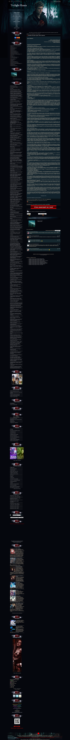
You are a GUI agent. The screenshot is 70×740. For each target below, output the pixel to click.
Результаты (15, 688)
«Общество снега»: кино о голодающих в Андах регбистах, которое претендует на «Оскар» (16, 327)
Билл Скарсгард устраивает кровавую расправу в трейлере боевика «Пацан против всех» (16, 266)
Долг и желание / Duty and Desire (15, 486)
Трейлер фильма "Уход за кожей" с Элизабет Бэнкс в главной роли (15, 202)
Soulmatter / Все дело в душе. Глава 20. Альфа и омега (36, 258)
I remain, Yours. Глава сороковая (14, 504)
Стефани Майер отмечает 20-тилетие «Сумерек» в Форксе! (15, 99)
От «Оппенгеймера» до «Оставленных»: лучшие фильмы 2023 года (16, 355)
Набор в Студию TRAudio (13, 396)
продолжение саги (41, 200)
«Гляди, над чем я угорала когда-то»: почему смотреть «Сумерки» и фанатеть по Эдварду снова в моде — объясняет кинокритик (16, 111)
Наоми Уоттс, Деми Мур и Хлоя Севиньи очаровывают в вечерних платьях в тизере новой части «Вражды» (16, 360)
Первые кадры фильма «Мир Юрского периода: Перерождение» (15, 185)
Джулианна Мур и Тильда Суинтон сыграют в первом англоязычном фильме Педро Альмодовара (16, 308)
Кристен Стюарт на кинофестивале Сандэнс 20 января (15, 317)
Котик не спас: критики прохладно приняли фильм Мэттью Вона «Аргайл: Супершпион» (16, 303)
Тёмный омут (12, 477)
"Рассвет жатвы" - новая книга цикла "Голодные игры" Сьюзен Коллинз (15, 133)
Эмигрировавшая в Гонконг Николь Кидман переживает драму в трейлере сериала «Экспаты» (16, 363)
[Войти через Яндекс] (17, 38)
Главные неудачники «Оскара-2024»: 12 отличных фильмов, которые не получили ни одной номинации (16, 249)
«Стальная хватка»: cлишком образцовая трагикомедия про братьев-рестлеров (16, 329)
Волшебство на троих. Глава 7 (14, 508)
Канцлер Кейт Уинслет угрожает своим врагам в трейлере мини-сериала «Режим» (16, 298)
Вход (58, 1)
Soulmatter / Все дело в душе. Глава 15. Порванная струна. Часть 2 (38, 262)
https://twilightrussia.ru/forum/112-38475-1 (35, 197)
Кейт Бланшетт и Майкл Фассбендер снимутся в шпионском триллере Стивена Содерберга (16, 314)
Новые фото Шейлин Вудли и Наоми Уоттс (16, 179)
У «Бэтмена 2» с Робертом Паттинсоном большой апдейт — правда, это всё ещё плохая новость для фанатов (16, 197)
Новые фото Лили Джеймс (14, 301)
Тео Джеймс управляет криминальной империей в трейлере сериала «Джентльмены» (15, 269)
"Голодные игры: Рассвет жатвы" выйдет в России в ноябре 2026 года (16, 97)
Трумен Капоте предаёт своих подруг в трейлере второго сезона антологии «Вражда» (15, 347)
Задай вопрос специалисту (14, 422)
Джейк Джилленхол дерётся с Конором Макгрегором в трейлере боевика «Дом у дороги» (15, 311)
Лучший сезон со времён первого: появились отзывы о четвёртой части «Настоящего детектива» (15, 344)
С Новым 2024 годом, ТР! (14, 350)
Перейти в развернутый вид (17, 542)
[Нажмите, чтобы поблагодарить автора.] (29, 214)
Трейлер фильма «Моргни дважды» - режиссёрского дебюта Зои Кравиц (15, 229)
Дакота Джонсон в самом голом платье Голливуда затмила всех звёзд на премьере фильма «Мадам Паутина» (16, 291)
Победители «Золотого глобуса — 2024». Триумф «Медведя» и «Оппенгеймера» (16, 342)
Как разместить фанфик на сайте (15, 430)
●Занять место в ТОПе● (17, 488)
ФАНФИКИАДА (12, 403)
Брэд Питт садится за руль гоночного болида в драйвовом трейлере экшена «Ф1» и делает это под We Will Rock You (16, 200)
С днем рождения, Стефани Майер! (15, 149)
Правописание (13, 64)
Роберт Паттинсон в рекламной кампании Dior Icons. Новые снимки (16, 172)
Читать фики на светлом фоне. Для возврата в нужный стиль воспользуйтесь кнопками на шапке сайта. (43, 32)
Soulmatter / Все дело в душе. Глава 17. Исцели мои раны (37, 261)
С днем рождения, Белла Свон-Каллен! (15, 183)
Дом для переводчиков (13, 435)
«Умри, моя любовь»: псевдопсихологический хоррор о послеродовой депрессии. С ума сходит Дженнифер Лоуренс (15, 122)
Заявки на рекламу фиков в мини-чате (17, 541)
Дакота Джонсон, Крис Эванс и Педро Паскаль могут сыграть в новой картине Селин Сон (15, 294)
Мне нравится (31, 202)
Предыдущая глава (43, 195)
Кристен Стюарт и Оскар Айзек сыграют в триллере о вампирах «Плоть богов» (16, 225)
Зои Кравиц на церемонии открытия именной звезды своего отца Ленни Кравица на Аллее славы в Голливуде (16, 239)
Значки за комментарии (13, 404)
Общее (12, 46)
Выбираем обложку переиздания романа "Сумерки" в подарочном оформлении (16, 93)
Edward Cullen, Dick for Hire (14, 471)
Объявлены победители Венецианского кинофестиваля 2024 (15, 188)
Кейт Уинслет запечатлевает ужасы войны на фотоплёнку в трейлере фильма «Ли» (16, 227)
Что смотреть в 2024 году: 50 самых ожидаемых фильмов (15, 349)
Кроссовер (12, 49)
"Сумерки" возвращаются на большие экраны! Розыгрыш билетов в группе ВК (15, 91)
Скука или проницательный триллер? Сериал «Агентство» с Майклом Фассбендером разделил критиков (15, 158)
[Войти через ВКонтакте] (15, 38)
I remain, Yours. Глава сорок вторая (15, 496)
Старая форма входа (17, 39)
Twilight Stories (12, 467)
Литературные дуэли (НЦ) (14, 62)
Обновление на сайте (13, 85)
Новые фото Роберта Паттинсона (15, 180)
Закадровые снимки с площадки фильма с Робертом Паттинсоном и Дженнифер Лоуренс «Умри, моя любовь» (16, 194)
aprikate (13, 712)
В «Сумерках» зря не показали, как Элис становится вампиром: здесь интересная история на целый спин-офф (16, 105)
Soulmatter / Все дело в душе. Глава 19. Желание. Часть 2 (37, 259)
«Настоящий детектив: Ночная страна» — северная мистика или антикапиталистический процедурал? (16, 325)
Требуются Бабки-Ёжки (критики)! (15, 394)
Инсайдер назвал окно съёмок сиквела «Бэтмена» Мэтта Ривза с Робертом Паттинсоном (15, 353)
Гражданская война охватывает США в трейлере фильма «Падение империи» (15, 305)
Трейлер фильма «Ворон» (14, 240)
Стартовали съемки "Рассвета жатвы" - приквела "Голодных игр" (15, 118)
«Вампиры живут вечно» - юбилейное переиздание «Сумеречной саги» (15, 137)
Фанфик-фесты (12, 421)
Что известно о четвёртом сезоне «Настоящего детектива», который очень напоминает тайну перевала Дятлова (15, 357)
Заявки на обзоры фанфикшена (14, 439)
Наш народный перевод (13, 418)
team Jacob (45, 200)
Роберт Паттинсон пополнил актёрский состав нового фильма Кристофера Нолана (16, 155)
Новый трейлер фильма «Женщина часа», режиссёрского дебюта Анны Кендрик (16, 177)
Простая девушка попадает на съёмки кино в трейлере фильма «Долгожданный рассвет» (16, 296)
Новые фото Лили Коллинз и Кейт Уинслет (16, 190)
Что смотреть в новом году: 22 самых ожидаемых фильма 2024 (15, 340)
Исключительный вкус (13, 468)
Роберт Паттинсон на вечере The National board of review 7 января (16, 144)
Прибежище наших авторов (14, 434)
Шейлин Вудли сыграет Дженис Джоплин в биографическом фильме (16, 186)
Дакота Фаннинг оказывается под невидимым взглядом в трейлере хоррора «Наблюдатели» (16, 260)
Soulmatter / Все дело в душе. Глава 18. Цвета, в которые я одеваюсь (38, 260)
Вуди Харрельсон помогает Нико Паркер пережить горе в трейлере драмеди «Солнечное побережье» (16, 320)
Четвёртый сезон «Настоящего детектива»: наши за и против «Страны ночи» (16, 262)
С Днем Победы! (12, 129)
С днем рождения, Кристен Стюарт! (15, 232)
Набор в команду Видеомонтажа (14, 395)
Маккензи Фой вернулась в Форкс (15, 89)
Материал (36, 231)
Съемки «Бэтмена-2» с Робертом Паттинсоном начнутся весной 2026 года (15, 116)
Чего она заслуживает (13, 485)
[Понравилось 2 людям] (27, 201)
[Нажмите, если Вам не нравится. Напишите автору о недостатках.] (42, 214)
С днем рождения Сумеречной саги (15, 119)
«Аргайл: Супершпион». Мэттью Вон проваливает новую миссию (15, 285)
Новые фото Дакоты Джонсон (14, 300)
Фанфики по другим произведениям (16, 63)
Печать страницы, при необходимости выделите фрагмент (37, 211)
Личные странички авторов (14, 440)
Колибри (11, 482)
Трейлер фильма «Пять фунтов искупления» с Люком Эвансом (14, 212)
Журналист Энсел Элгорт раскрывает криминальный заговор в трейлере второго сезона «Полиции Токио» (16, 338)
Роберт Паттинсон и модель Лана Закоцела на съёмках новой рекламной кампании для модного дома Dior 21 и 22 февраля (16, 274)
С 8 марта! (11, 88)
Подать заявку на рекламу (17, 460)
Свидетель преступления (14, 472)
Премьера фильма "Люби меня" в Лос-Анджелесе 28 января (15, 139)
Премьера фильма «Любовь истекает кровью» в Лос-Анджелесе (15, 251)
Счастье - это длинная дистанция (15, 480)
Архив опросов (18, 688)
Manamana (39, 199)
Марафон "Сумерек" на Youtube (14, 100)
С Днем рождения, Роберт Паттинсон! (15, 128)
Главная (52, 1)
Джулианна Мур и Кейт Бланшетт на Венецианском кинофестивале (15, 192)
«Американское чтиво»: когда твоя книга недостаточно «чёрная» (16, 279)
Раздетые (11, 476)
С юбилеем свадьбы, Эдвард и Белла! (40, 221)
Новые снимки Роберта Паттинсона (15, 142)
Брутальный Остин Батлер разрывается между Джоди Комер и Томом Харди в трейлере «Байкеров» (16, 257)
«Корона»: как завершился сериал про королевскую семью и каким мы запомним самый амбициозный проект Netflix (16, 367)
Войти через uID (17, 35)
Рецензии (12, 60)
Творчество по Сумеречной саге (15, 45)
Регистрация (55, 1)
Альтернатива (12, 59)
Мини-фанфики (13, 48)
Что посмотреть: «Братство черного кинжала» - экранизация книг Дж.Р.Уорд (15, 114)
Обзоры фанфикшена (13, 438)
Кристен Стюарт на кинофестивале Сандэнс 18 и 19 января (15, 322)
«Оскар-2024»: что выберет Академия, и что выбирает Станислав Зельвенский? (16, 247)
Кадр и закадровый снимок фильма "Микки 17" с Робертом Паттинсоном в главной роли (16, 166)
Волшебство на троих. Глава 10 (14, 503)
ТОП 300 (11, 429)
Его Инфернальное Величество (14, 487)
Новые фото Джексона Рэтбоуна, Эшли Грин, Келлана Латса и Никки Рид (15, 205)
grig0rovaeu (16, 712)
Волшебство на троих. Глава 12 (14, 495)
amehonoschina (20, 712)
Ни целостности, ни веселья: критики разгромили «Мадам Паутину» (15, 289)
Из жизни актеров (13, 47)
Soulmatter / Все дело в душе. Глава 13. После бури (36, 264)
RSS (59, 1)
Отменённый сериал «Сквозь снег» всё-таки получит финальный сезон (16, 236)
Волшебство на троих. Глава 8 (14, 507)
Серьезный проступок (13, 481)
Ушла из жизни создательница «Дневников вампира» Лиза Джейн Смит (16, 135)
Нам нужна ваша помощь (14, 203)
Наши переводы (13, 58)
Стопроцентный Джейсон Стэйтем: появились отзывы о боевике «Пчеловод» (16, 335)
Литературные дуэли (13, 61)
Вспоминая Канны (12, 210)
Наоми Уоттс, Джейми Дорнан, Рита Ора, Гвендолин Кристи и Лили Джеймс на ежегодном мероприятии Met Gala (16, 223)
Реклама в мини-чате (14, 65)
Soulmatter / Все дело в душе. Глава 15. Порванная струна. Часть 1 (38, 263)
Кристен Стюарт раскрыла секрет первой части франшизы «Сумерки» (16, 277)
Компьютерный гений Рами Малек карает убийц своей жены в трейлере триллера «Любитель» (16, 153)
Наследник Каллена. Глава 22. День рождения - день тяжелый (15, 498)
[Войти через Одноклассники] (19, 38)
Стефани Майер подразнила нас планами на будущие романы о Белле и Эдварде (16, 95)
